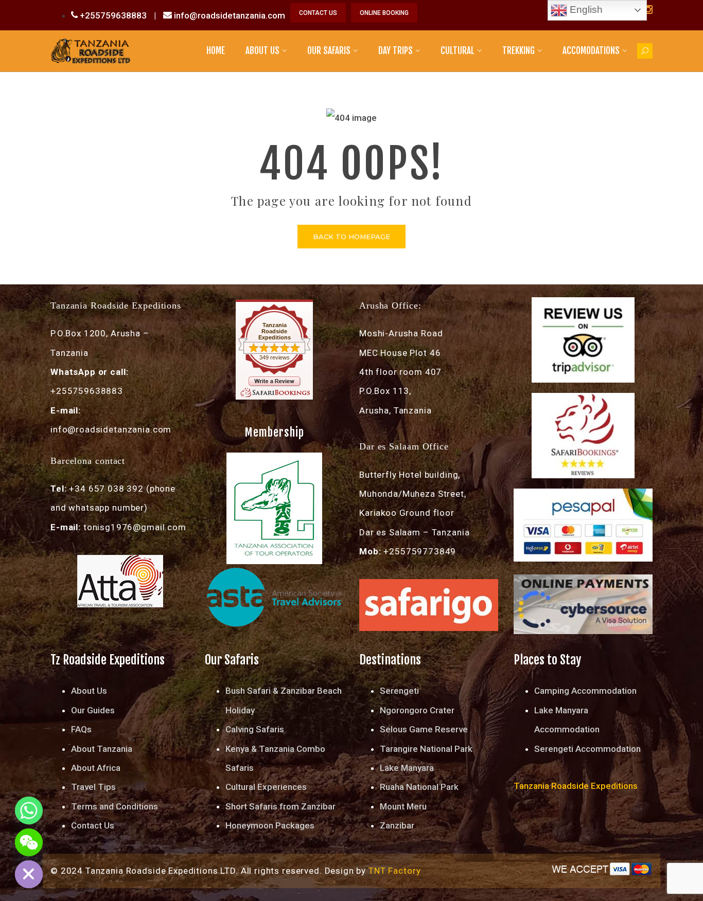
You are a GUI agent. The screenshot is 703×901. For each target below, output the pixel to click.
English (585, 9)
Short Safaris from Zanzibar (280, 806)
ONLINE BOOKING (384, 12)
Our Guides (93, 710)
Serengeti (399, 691)
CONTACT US (318, 12)
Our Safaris (328, 50)
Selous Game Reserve (424, 729)
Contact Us (92, 825)
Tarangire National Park (426, 749)
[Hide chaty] (29, 874)
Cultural (457, 50)
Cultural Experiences (266, 787)
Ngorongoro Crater (417, 710)
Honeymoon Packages (269, 825)
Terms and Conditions (114, 806)
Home (215, 50)
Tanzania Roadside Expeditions (274, 331)
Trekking (518, 50)
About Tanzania (101, 749)
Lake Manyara (407, 768)
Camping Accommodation (585, 691)
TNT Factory (394, 871)
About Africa (95, 768)
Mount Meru (403, 806)
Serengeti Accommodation (587, 749)
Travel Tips (93, 787)
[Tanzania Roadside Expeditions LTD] (90, 50)
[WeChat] (29, 842)
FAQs (81, 729)
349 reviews (274, 357)
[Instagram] (648, 10)
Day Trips (395, 50)
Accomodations (591, 50)
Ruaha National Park (419, 787)
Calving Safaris (254, 729)
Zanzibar (397, 825)
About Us (262, 50)
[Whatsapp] (29, 810)
